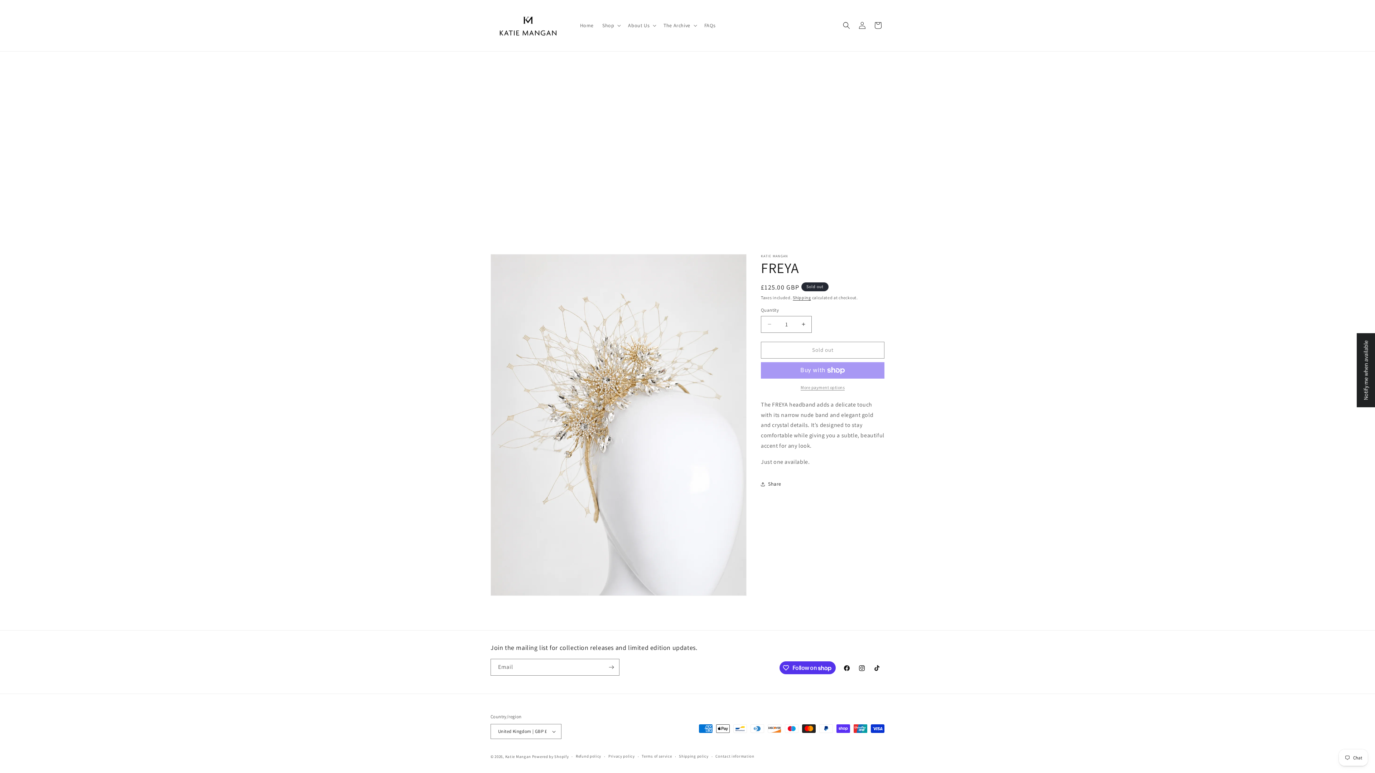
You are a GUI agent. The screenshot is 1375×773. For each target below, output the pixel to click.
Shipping (802, 297)
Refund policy (588, 756)
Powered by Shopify (550, 756)
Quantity (770, 310)
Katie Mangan (518, 756)
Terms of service (657, 756)
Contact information (734, 756)
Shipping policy (694, 756)
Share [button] (774, 484)
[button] (611, 25)
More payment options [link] (823, 387)
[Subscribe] (611, 667)
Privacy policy (621, 756)
